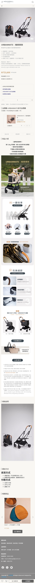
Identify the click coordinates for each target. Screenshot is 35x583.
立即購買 (27, 581)
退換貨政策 (9, 543)
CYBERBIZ (4, 577)
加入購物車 (15, 581)
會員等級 (15, 543)
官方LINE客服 (15, 550)
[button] (33, 517)
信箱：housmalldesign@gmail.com (10, 559)
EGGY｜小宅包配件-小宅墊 (12, 525)
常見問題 (20, 543)
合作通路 (9, 550)
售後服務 (3, 543)
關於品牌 (3, 550)
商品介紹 (7, 134)
